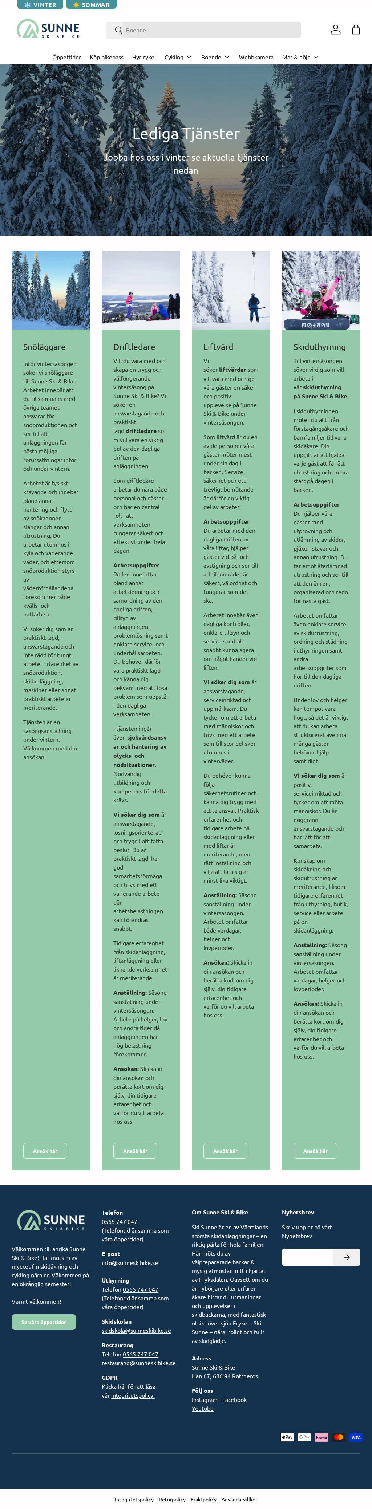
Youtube (203, 1408)
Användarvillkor (239, 1499)
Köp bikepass (107, 56)
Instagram (205, 1399)
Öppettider (66, 56)
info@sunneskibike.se (130, 1262)
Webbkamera (256, 56)
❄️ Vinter (40, 4)
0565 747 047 (119, 1221)
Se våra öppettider (43, 1322)
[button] (356, 29)
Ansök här (45, 1150)
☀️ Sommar (91, 4)
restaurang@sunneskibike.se (139, 1362)
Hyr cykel (144, 56)
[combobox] (204, 30)
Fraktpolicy (204, 1499)
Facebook (234, 1399)
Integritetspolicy (134, 1499)
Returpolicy (172, 1499)
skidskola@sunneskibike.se (136, 1330)
